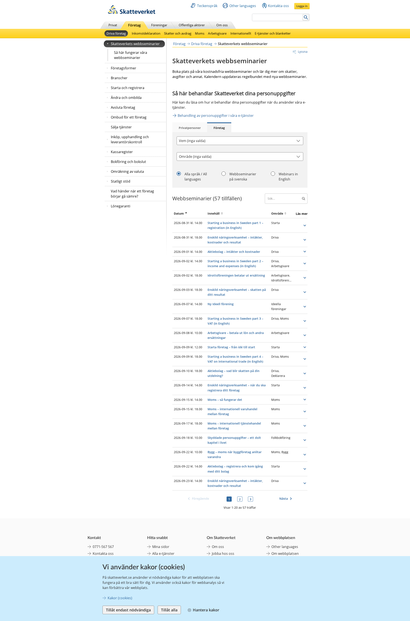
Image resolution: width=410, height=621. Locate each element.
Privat (112, 25)
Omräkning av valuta (127, 171)
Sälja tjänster (121, 127)
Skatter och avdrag (177, 33)
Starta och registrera (127, 87)
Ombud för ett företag (128, 117)
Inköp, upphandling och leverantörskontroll (130, 139)
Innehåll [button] (214, 213)
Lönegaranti (120, 206)
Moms (199, 33)
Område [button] (277, 213)
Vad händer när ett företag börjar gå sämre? (132, 194)
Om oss (222, 25)
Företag (134, 25)
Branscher (119, 78)
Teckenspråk (207, 5)
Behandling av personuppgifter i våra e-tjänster (216, 115)
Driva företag (116, 33)
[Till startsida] (131, 13)
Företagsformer (123, 68)
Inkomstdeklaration (146, 33)
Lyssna (303, 52)
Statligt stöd (120, 181)
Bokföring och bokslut (128, 161)
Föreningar (159, 25)
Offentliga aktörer (192, 25)
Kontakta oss (278, 5)
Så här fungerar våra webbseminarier (130, 55)
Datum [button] (179, 213)
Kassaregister (122, 151)
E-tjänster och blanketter (273, 33)
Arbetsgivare (217, 33)
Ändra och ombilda (126, 97)
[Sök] (305, 17)
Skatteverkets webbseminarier (135, 43)
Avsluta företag (123, 107)
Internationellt (240, 33)
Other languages (242, 5)
